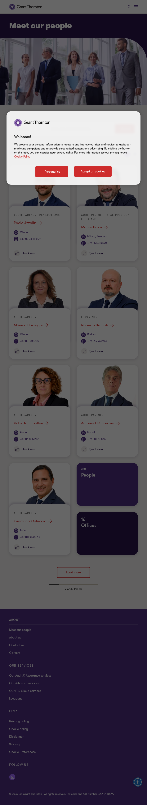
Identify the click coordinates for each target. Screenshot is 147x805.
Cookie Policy (22, 156)
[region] (73, 148)
